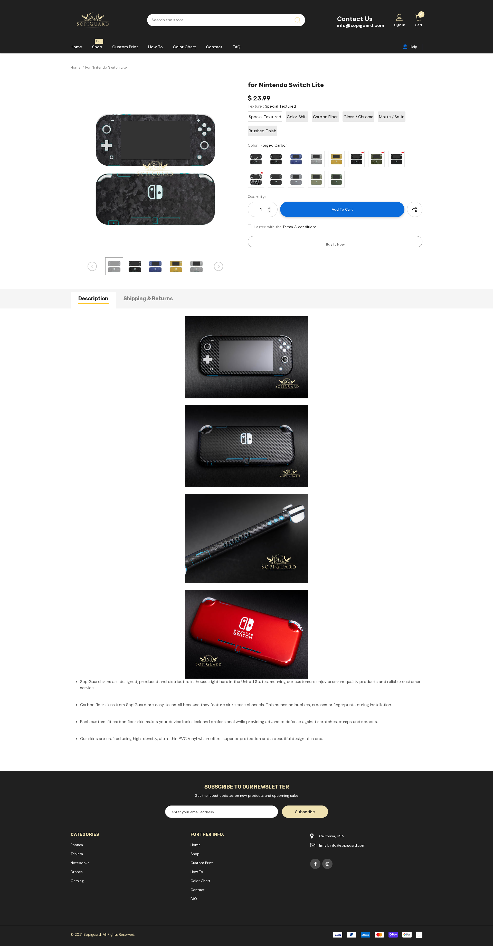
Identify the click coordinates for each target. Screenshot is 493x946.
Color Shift (297, 116)
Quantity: (257, 196)
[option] (155, 167)
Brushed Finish (262, 131)
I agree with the (267, 226)
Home (76, 67)
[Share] (414, 209)
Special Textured (265, 116)
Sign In (399, 25)
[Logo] (105, 20)
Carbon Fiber (325, 116)
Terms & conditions (299, 226)
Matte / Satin (391, 116)
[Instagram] (327, 864)
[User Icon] (399, 17)
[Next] (218, 266)
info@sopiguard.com (360, 25)
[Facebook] (315, 864)
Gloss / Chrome (358, 116)
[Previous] (92, 266)
